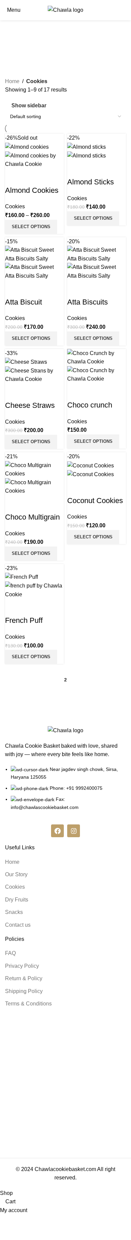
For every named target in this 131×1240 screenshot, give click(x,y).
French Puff (24, 620)
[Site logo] (65, 9)
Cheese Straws (30, 405)
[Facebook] (57, 830)
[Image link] (65, 730)
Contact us (18, 925)
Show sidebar (28, 105)
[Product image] (34, 159)
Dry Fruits (16, 899)
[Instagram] (73, 830)
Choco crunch (89, 405)
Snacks (14, 912)
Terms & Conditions (28, 1003)
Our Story (16, 874)
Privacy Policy (22, 966)
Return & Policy (23, 978)
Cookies (15, 206)
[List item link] (65, 792)
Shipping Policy (24, 991)
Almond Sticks (90, 182)
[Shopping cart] (126, 10)
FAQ (10, 953)
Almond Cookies (31, 190)
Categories (69, 46)
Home (12, 81)
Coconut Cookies (95, 500)
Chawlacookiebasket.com (65, 1169)
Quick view (13, 177)
